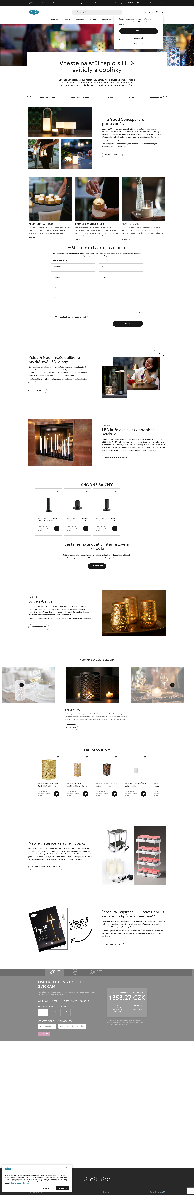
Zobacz (32, 237)
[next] (172, 685)
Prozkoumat (127, 240)
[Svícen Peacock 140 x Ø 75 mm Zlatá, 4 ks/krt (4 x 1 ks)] (77, 769)
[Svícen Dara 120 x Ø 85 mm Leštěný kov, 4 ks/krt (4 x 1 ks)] (106, 769)
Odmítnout (138, 44)
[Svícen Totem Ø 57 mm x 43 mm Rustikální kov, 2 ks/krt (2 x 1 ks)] (77, 504)
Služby (93, 20)
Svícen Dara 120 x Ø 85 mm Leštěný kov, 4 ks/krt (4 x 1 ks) (106, 785)
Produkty (55, 20)
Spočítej (44, 1034)
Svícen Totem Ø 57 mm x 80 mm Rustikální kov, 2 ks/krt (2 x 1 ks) (106, 519)
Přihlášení (138, 38)
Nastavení (46, 1188)
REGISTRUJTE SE (138, 31)
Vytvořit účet (97, 566)
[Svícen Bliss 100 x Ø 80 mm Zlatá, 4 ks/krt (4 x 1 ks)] (48, 769)
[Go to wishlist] (157, 12)
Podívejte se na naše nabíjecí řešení (46, 867)
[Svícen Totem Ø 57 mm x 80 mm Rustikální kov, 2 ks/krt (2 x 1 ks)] (106, 504)
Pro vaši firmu (107, 20)
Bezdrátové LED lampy (80, 98)
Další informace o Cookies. (20, 1183)
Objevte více (71, 727)
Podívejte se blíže (39, 627)
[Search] (74, 12)
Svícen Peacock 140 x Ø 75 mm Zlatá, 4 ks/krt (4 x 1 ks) (77, 784)
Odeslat (127, 324)
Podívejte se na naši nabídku (116, 458)
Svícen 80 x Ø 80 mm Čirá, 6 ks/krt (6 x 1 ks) (135, 784)
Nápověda (154, 3)
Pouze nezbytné (66, 1167)
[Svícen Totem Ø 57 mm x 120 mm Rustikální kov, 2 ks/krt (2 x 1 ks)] (48, 504)
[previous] (21, 685)
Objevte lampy (37, 390)
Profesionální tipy (157, 98)
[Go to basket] (162, 12)
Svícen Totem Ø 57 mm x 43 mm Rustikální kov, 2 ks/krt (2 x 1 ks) (77, 519)
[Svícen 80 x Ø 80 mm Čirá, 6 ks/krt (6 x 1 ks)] (135, 769)
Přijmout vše (62, 1188)
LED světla (109, 98)
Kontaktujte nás (112, 155)
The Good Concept (47, 98)
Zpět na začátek (157, 1178)
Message (57, 298)
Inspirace (80, 20)
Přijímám (71, 317)
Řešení (67, 20)
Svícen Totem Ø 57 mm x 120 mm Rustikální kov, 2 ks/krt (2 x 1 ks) (47, 519)
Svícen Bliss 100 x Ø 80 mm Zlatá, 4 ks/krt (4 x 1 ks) (48, 784)
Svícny (131, 98)
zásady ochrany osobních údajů (74, 317)
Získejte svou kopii (113, 945)
